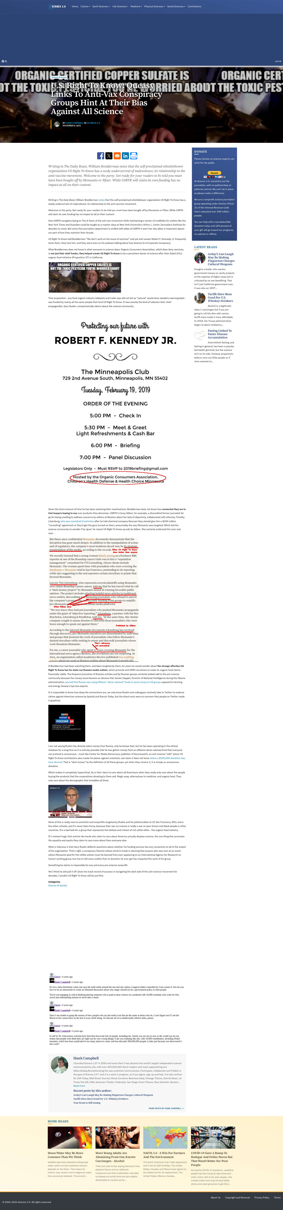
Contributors (194, 6)
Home (75, 6)
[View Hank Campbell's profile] (57, 124)
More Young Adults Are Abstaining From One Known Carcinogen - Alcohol (115, 1157)
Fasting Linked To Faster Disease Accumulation (220, 334)
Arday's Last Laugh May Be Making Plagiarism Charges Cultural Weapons (113, 1095)
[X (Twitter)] (6, 61)
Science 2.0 (93, 123)
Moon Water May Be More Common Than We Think (65, 1155)
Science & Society (59, 77)
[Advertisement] (141, 37)
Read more (79, 1085)
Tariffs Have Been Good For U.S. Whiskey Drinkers (100, 1098)
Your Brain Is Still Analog (86, 1102)
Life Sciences (119, 6)
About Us (216, 1197)
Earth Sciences (100, 6)
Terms (277, 1197)
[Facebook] (3, 61)
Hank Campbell (74, 123)
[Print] (133, 155)
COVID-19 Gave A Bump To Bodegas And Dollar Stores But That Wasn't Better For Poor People (211, 1159)
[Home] (58, 7)
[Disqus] (117, 928)
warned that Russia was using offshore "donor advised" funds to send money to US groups (113, 682)
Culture (84, 6)
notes (101, 199)
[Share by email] (117, 155)
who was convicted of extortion (77, 521)
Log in (278, 61)
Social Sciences (175, 6)
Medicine (135, 6)
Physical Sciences (153, 6)
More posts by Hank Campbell (165, 1108)
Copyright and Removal (237, 1197)
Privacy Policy (262, 1197)
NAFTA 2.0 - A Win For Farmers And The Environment (164, 1155)
